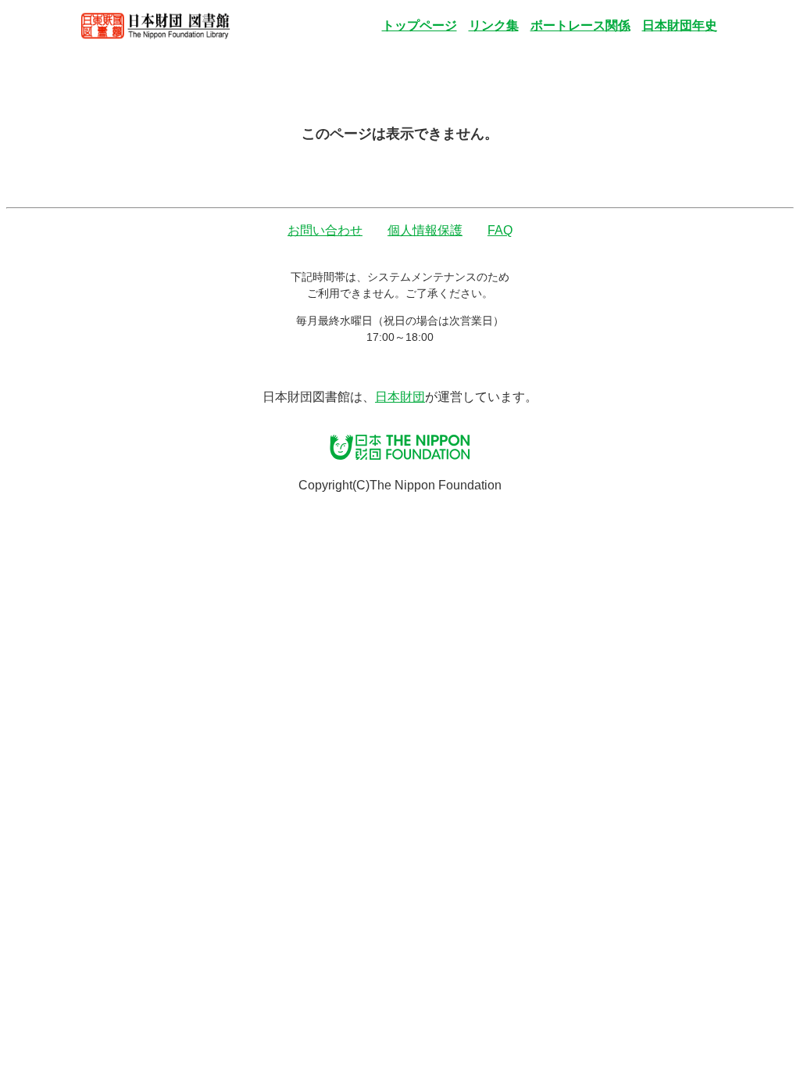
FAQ (500, 230)
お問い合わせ (325, 230)
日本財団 (400, 396)
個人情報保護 (425, 230)
